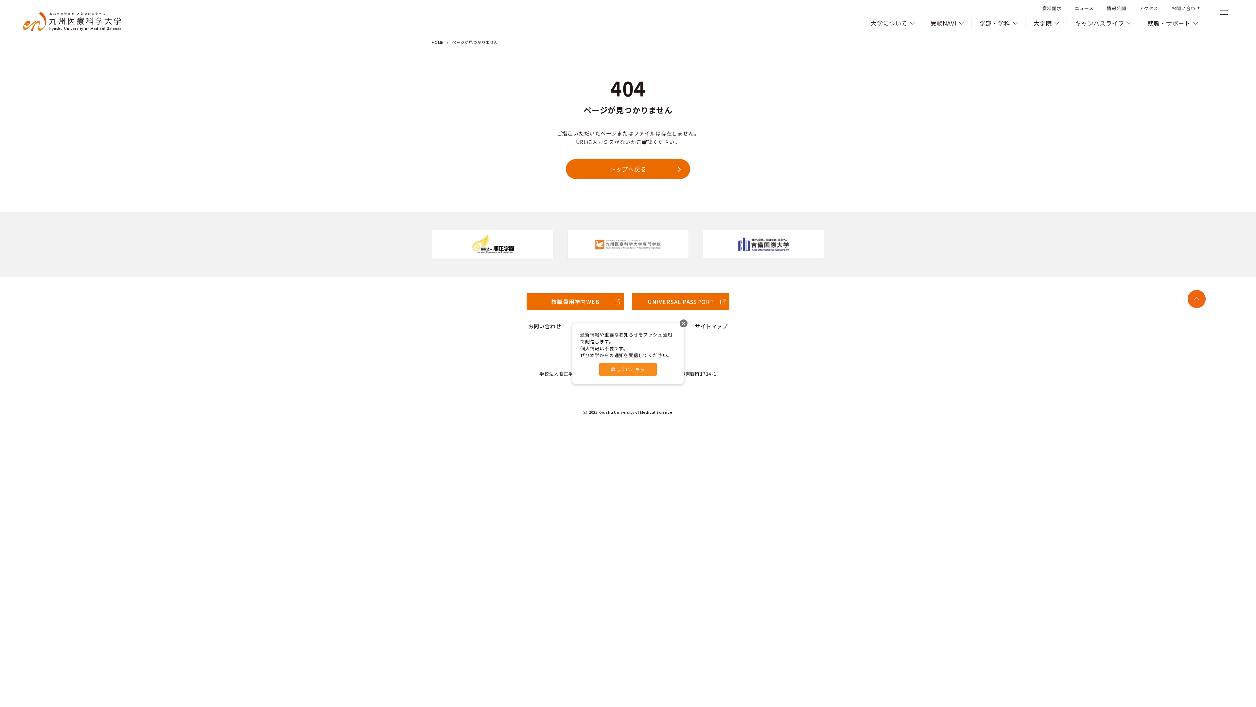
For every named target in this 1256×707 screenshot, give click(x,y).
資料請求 (1051, 8)
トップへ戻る (628, 169)
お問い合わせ (1185, 8)
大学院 (1043, 23)
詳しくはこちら (628, 369)
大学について (889, 23)
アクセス (1148, 8)
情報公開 (1116, 8)
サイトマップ (711, 326)
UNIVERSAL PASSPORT (681, 302)
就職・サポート (1169, 23)
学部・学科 (995, 23)
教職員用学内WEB (575, 302)
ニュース (1084, 8)
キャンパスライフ (1099, 23)
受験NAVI (943, 23)
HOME (438, 42)
